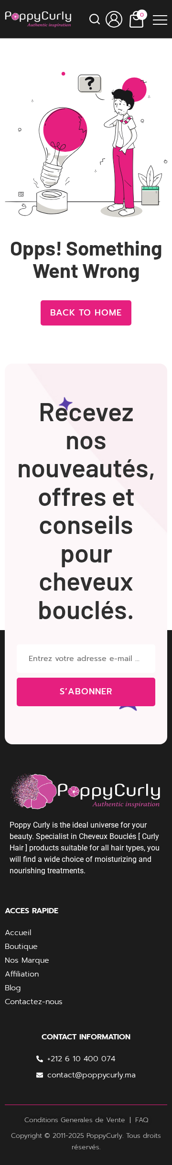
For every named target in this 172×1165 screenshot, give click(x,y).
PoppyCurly (104, 1136)
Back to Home (86, 312)
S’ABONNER (86, 691)
